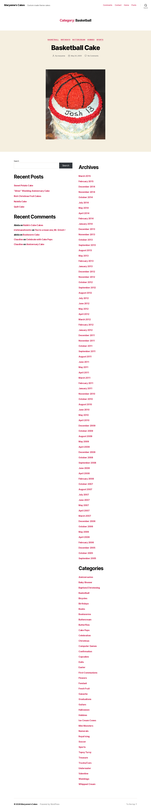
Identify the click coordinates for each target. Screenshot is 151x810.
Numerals (84, 731)
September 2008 (87, 463)
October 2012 (86, 282)
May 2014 (84, 208)
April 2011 (84, 372)
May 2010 (84, 415)
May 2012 (84, 309)
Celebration (85, 635)
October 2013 (86, 239)
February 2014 (86, 218)
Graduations (85, 699)
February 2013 (86, 261)
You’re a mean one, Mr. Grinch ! (50, 230)
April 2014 (84, 213)
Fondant (83, 683)
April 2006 (84, 537)
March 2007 (85, 516)
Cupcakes (84, 656)
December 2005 (87, 547)
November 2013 (87, 234)
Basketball (53, 40)
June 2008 (84, 468)
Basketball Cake (75, 48)
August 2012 (85, 293)
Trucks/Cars (85, 763)
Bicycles (83, 598)
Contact (118, 5)
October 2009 (86, 431)
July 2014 (84, 202)
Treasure (83, 757)
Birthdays (65, 40)
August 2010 (85, 404)
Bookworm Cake (31, 234)
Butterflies (84, 625)
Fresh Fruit (84, 688)
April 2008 (84, 473)
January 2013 (86, 266)
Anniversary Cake (35, 244)
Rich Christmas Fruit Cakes (27, 196)
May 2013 (84, 255)
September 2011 (87, 351)
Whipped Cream (87, 784)
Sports (100, 40)
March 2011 (84, 378)
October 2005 (86, 553)
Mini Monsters (86, 726)
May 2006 (84, 532)
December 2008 (87, 452)
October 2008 (86, 457)
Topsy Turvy (85, 752)
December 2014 (87, 186)
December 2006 (87, 521)
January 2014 (86, 224)
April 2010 (84, 420)
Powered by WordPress (49, 804)
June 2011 (84, 362)
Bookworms (85, 614)
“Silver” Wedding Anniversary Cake (32, 191)
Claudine (18, 239)
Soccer (82, 741)
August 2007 (85, 489)
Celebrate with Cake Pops (39, 239)
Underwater (85, 768)
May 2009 (84, 441)
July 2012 (84, 298)
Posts (133, 5)
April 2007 (84, 510)
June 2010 (84, 409)
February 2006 (86, 542)
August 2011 (85, 356)
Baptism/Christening (89, 587)
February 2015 (86, 181)
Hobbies (91, 40)
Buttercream (78, 40)
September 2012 (87, 287)
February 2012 (86, 324)
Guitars (82, 704)
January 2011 (85, 388)
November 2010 (87, 394)
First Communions (88, 672)
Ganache (83, 694)
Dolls (81, 662)
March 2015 (85, 176)
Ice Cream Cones (87, 720)
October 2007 (86, 484)
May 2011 (83, 367)
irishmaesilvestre (22, 230)
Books (82, 609)
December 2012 (87, 271)
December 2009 (87, 425)
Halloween (84, 710)
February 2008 (86, 478)
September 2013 (87, 245)
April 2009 (84, 447)
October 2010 (86, 399)
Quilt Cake (19, 206)
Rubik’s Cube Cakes (33, 225)
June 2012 (84, 303)
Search (16, 161)
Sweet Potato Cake (23, 185)
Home (126, 5)
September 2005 (87, 558)
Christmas (84, 641)
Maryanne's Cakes (14, 5)
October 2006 (86, 526)
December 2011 (87, 335)
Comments (107, 5)
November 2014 (87, 192)
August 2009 (85, 436)
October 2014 (86, 197)
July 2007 (84, 494)
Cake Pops (84, 630)
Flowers (83, 678)
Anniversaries (86, 577)
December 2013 (87, 229)
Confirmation (85, 651)
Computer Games (88, 646)
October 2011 (85, 346)
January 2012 (86, 330)
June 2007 (84, 500)
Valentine (83, 773)
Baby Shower (85, 582)
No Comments (93, 56)
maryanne (61, 56)
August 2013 (85, 250)
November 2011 (87, 340)
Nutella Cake (20, 201)
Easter (82, 667)
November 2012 (87, 277)
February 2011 (86, 383)
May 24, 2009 (76, 56)
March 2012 (85, 319)
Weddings (84, 779)
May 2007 (84, 505)
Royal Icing (84, 736)
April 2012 (84, 314)
